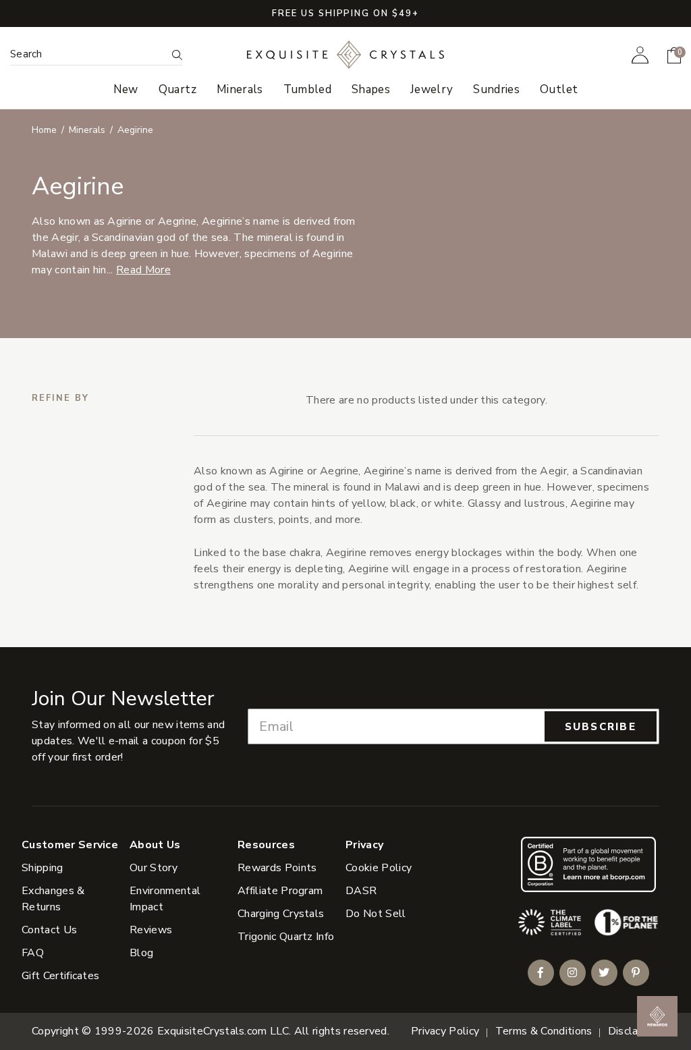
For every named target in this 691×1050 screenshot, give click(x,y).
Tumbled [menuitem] (307, 89)
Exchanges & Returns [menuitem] (53, 898)
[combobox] (88, 54)
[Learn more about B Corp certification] (588, 864)
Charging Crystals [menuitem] (281, 913)
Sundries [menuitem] (496, 89)
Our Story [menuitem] (153, 867)
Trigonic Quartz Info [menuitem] (286, 936)
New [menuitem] (125, 89)
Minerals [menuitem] (240, 89)
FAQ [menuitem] (33, 952)
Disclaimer (633, 1031)
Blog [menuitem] (141, 952)
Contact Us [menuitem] (49, 929)
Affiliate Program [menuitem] (280, 890)
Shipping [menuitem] (42, 867)
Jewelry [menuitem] (431, 89)
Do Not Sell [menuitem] (376, 913)
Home (44, 129)
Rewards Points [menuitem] (277, 867)
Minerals (87, 129)
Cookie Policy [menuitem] (379, 867)
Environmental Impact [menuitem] (165, 898)
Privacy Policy (445, 1031)
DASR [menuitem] (361, 890)
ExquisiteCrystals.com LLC (223, 1031)
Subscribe (600, 727)
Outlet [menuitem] (559, 89)
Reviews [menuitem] (151, 929)
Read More (143, 269)
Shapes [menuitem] (371, 89)
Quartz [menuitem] (177, 89)
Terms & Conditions (543, 1031)
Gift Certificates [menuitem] (60, 975)
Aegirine (135, 129)
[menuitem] (640, 54)
